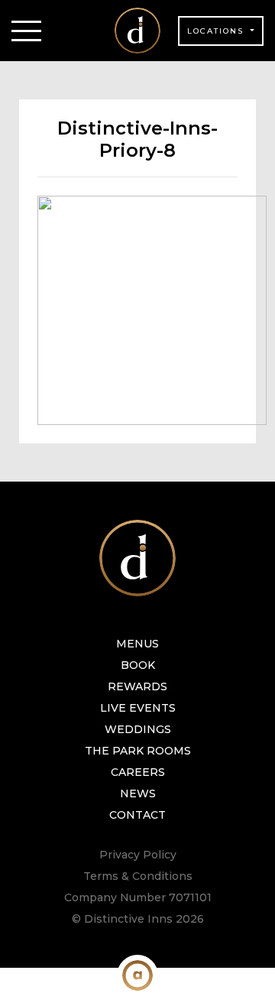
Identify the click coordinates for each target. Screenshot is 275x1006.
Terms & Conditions (137, 876)
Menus (137, 644)
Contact (137, 815)
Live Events (138, 708)
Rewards (137, 686)
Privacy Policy (137, 855)
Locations (217, 31)
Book (138, 665)
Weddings (138, 729)
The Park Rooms (138, 751)
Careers (138, 772)
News (138, 793)
